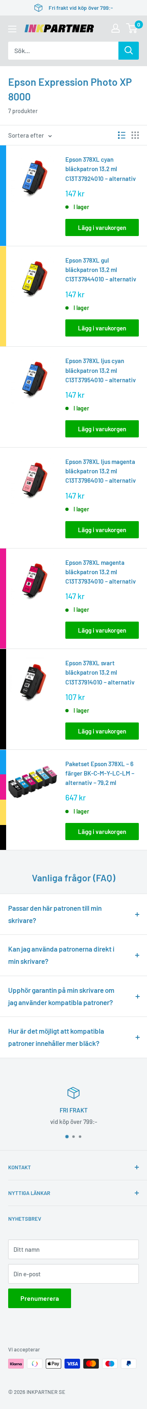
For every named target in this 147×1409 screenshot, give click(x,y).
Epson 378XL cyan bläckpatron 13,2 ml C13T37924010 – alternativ (100, 169)
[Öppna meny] (12, 29)
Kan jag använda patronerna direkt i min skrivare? (61, 955)
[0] (132, 28)
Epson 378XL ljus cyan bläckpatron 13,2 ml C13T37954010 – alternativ (100, 370)
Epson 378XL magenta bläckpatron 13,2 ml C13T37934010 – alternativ (100, 572)
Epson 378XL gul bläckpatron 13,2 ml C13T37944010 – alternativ (100, 269)
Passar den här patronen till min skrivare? (55, 914)
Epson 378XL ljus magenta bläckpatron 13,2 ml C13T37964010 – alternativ (100, 471)
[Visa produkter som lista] (121, 135)
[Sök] (128, 51)
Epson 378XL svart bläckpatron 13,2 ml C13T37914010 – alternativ (100, 672)
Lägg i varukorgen (102, 227)
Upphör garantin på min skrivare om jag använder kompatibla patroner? (61, 996)
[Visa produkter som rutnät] (135, 135)
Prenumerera (39, 1298)
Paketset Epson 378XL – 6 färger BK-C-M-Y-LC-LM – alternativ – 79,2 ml (99, 773)
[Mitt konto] (115, 28)
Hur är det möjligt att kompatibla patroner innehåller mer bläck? (56, 1037)
